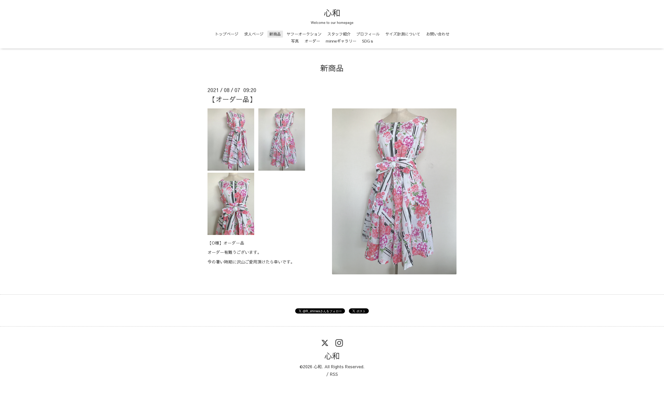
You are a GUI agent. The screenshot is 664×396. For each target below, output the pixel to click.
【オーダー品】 (232, 99)
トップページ (226, 34)
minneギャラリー (341, 41)
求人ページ (254, 34)
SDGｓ (368, 41)
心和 (332, 12)
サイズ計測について (402, 34)
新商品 (275, 34)
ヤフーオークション (304, 34)
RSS (334, 374)
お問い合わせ (437, 34)
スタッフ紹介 (339, 34)
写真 (295, 41)
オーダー (312, 41)
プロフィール (368, 34)
